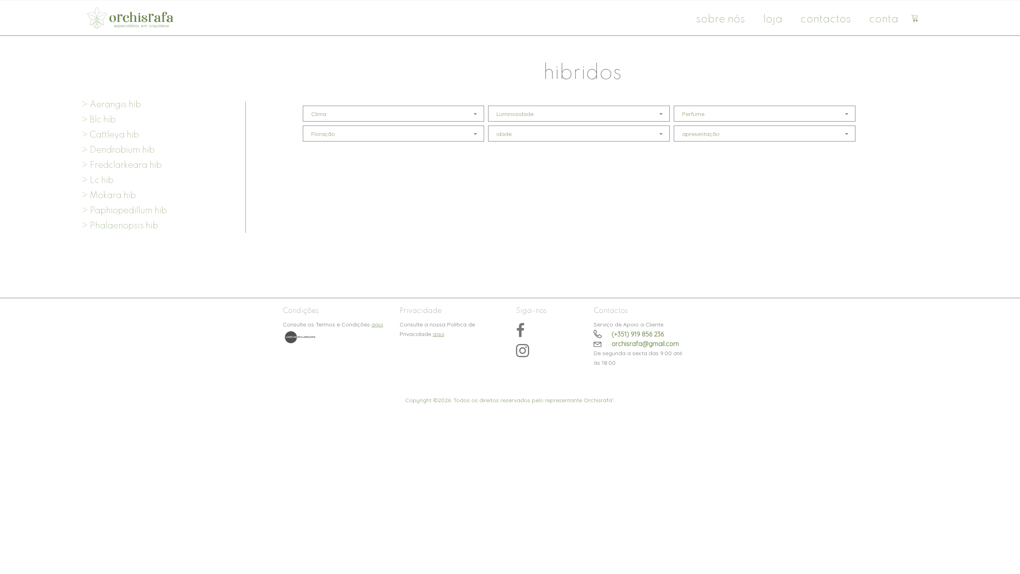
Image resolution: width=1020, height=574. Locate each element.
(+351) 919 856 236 (638, 334)
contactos (825, 19)
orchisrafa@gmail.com (645, 344)
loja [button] (773, 19)
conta (883, 19)
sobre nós (720, 19)
